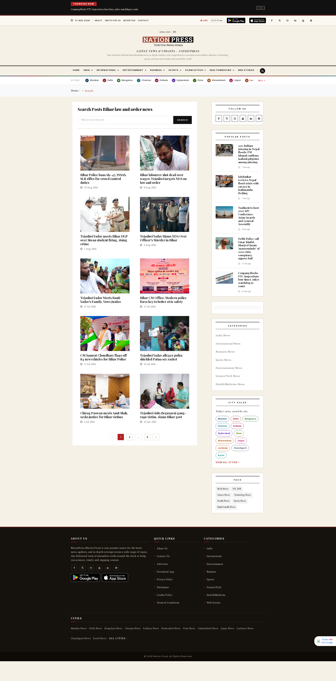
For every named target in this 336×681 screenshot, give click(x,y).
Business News (225, 352)
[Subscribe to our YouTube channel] (303, 20)
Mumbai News (79, 628)
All (261, 80)
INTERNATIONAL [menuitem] (106, 70)
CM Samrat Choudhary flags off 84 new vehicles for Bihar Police (103, 357)
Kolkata (237, 426)
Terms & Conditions (168, 603)
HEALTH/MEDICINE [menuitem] (220, 70)
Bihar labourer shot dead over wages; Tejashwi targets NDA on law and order (163, 179)
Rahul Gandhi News (226, 507)
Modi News (222, 489)
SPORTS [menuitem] (173, 70)
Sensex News (223, 495)
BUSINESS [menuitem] (156, 70)
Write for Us (113, 20)
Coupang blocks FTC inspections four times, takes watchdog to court (104, 9)
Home (75, 90)
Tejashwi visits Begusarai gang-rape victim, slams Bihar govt (163, 415)
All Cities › (118, 638)
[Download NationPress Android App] (237, 20)
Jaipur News (227, 628)
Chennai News (133, 628)
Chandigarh (240, 448)
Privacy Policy (165, 579)
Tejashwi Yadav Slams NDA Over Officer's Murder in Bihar (163, 238)
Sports (210, 579)
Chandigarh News (81, 638)
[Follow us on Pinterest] (311, 20)
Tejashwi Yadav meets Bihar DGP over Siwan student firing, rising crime (104, 240)
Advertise (129, 20)
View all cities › (227, 462)
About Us (162, 548)
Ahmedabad (224, 440)
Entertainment (215, 564)
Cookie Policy (164, 595)
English (165, 32)
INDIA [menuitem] (86, 70)
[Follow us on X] (280, 20)
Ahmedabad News (208, 628)
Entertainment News (229, 368)
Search (182, 120)
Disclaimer (163, 587)
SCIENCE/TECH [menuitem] (194, 70)
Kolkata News (151, 628)
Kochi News (99, 638)
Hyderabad (224, 433)
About (99, 20)
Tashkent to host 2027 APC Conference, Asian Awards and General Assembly (248, 216)
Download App (165, 572)
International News (228, 344)
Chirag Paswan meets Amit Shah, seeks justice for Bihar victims (104, 415)
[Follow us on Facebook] (272, 20)
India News (223, 335)
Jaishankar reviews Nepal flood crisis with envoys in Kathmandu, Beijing (248, 185)
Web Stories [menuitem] (246, 70)
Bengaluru (250, 418)
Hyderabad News (171, 628)
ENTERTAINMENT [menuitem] (133, 70)
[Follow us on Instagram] (287, 20)
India (209, 548)
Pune (239, 433)
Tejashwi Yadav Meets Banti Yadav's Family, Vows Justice (100, 300)
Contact (143, 20)
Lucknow (223, 448)
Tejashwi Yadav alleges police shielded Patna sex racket (161, 357)
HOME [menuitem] (76, 70)
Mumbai (222, 418)
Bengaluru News (113, 628)
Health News (223, 501)
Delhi (236, 418)
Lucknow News (245, 628)
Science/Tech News (228, 376)
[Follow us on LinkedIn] (295, 20)
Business (211, 572)
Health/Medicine (216, 595)
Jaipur (241, 440)
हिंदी (174, 32)
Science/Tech (214, 587)
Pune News (189, 628)
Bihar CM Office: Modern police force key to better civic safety (163, 300)
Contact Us (163, 556)
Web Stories (213, 603)
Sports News (223, 360)
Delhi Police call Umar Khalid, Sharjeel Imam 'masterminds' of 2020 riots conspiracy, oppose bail (249, 248)
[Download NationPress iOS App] (258, 20)
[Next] (156, 437)
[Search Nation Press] (262, 70)
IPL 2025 (237, 489)
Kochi (221, 455)
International (214, 556)
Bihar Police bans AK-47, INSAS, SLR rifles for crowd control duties (103, 179)
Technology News (242, 495)
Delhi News (95, 628)
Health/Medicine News (230, 384)
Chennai (222, 426)
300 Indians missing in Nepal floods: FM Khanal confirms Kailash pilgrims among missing (249, 154)
